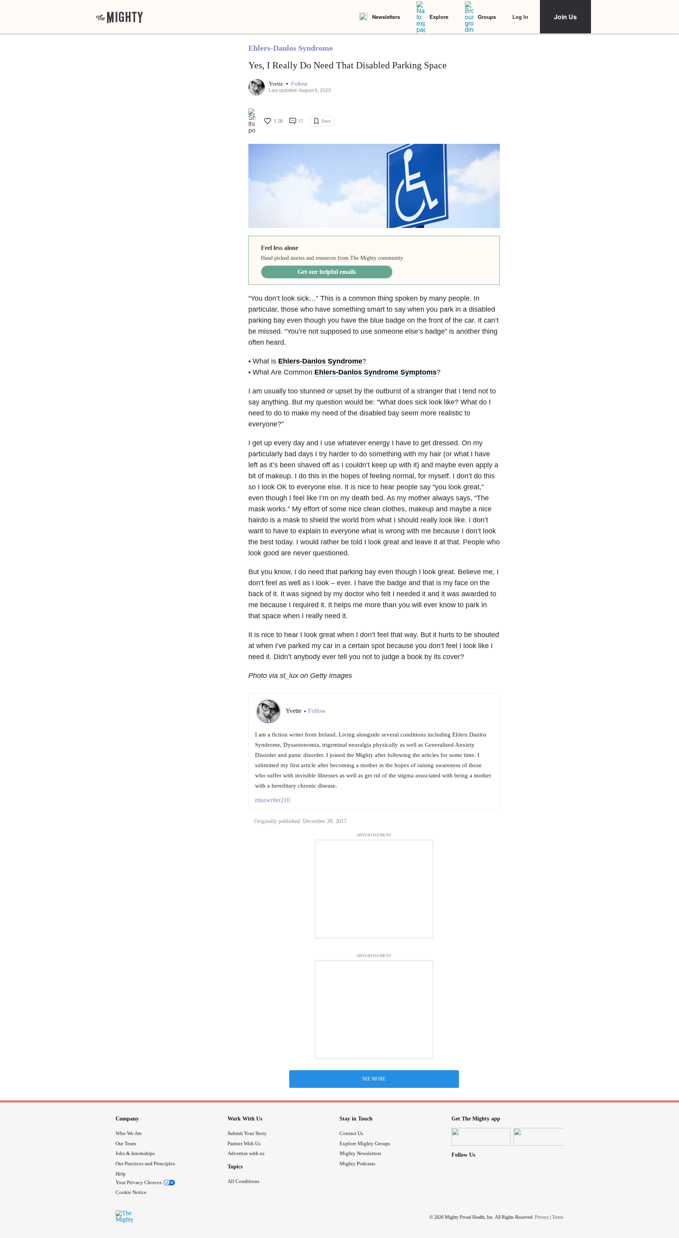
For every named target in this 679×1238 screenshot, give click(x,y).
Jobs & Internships (135, 1153)
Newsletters (386, 16)
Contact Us (351, 1133)
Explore (438, 16)
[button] (299, 84)
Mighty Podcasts (357, 1163)
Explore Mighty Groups (365, 1143)
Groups (487, 16)
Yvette (276, 84)
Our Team (126, 1143)
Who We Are (129, 1133)
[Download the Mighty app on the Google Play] (543, 1137)
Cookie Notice (131, 1192)
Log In (520, 16)
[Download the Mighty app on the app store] (480, 1137)
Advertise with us (246, 1153)
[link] (119, 17)
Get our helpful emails (326, 271)
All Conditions (243, 1181)
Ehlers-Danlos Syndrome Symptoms (375, 372)
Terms (557, 1217)
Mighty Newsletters (360, 1153)
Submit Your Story (247, 1133)
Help (121, 1174)
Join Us (565, 16)
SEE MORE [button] (373, 1079)
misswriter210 (272, 800)
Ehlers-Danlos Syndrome (290, 48)
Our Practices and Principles (145, 1163)
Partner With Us (244, 1143)
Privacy (542, 1217)
